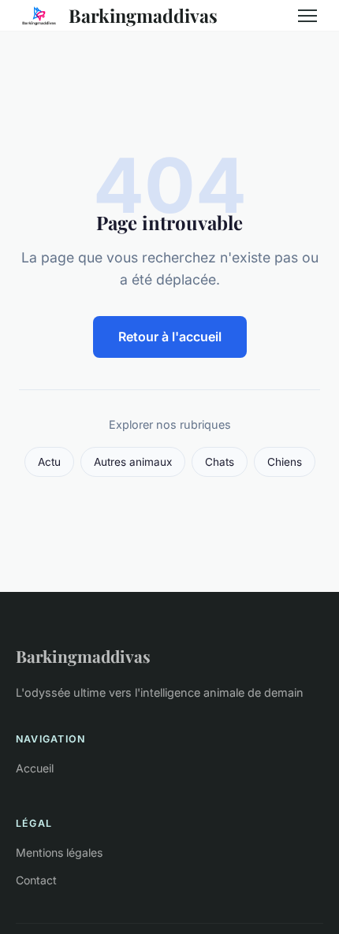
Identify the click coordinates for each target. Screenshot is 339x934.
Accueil (35, 768)
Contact (36, 880)
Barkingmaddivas (143, 15)
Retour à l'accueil (170, 336)
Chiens (284, 462)
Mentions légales (59, 852)
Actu (49, 462)
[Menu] (307, 15)
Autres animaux (133, 462)
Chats (219, 462)
